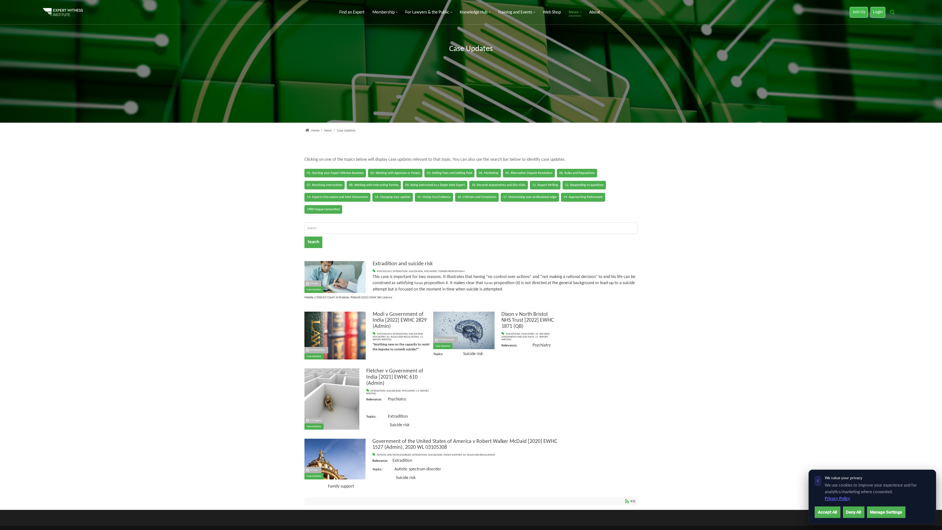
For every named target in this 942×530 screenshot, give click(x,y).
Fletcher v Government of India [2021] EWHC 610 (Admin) (394, 377)
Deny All (853, 512)
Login (878, 12)
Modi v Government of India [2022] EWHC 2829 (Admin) (400, 320)
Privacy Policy (837, 498)
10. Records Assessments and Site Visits (525, 335)
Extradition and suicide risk (403, 264)
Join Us (858, 12)
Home (315, 130)
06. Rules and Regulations (403, 337)
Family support (453, 455)
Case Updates (314, 289)
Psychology (384, 271)
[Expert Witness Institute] (63, 12)
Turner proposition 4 (451, 271)
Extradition (400, 271)
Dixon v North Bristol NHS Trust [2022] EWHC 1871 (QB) (527, 320)
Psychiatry (430, 271)
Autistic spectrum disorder (394, 455)
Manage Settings (886, 512)
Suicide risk (416, 271)
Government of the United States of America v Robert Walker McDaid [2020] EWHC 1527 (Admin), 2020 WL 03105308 (464, 444)
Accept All (827, 512)
